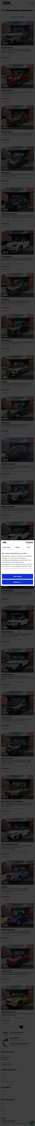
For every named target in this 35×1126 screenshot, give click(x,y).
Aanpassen (16, 582)
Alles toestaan (17, 576)
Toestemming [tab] (6, 547)
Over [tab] (28, 547)
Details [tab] (17, 547)
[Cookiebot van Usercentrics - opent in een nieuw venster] (25, 542)
